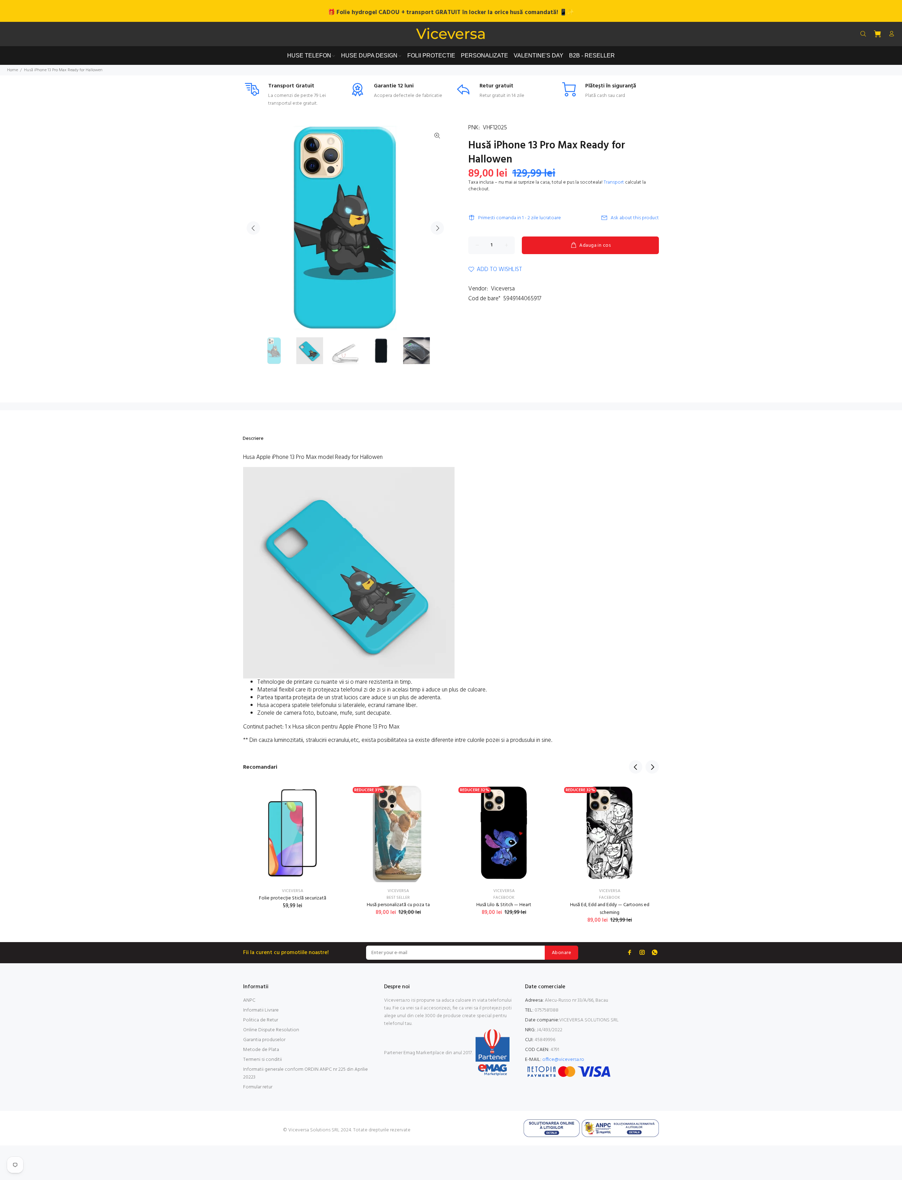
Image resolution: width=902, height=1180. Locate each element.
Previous (253, 228)
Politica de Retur (260, 1020)
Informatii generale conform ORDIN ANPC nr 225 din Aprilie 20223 (305, 1073)
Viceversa (503, 289)
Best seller (398, 897)
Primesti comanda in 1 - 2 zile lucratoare (519, 218)
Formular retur (257, 1087)
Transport (614, 182)
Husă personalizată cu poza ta (398, 905)
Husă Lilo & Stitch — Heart (503, 905)
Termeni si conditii (262, 1060)
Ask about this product (635, 218)
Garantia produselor (264, 1040)
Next (437, 228)
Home (12, 70)
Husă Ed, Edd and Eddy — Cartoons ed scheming (609, 909)
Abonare (561, 953)
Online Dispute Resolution (271, 1030)
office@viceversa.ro (563, 1060)
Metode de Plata (261, 1050)
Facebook (503, 897)
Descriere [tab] (253, 439)
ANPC (249, 1000)
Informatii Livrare (261, 1010)
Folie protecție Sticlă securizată (292, 898)
